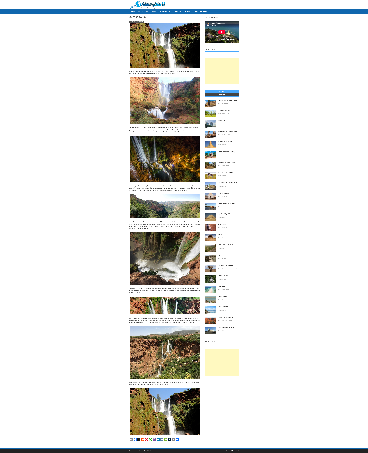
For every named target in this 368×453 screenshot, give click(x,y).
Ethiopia (224, 227)
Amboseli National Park (225, 172)
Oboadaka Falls (223, 276)
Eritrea (224, 186)
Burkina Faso (226, 134)
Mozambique (225, 124)
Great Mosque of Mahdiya (226, 203)
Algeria (224, 258)
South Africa (230, 320)
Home (133, 12)
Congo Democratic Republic (230, 268)
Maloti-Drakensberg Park (226, 317)
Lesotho (224, 320)
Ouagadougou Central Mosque (227, 131)
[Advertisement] (222, 71)
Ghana (224, 279)
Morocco (140, 21)
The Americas (165, 12)
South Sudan (225, 113)
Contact (223, 450)
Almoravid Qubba (223, 193)
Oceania (178, 12)
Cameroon (225, 299)
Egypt (223, 217)
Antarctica (188, 12)
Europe (140, 12)
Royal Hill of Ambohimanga (226, 162)
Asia (147, 12)
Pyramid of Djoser (224, 214)
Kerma (220, 234)
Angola (224, 144)
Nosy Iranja (221, 286)
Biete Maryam (222, 224)
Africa (154, 12)
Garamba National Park (225, 265)
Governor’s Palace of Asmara (227, 183)
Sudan (224, 237)
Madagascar (225, 165)
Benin (223, 155)
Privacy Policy (230, 450)
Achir (219, 255)
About (237, 450)
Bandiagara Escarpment (225, 245)
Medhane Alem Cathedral (226, 327)
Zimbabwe (225, 103)
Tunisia (224, 206)
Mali (223, 248)
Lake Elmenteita (223, 307)
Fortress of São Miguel (225, 141)
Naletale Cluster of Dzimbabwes (228, 100)
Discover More (201, 12)
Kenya (224, 175)
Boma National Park (224, 110)
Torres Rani (221, 121)
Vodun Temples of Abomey (226, 152)
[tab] (222, 91)
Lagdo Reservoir (223, 296)
